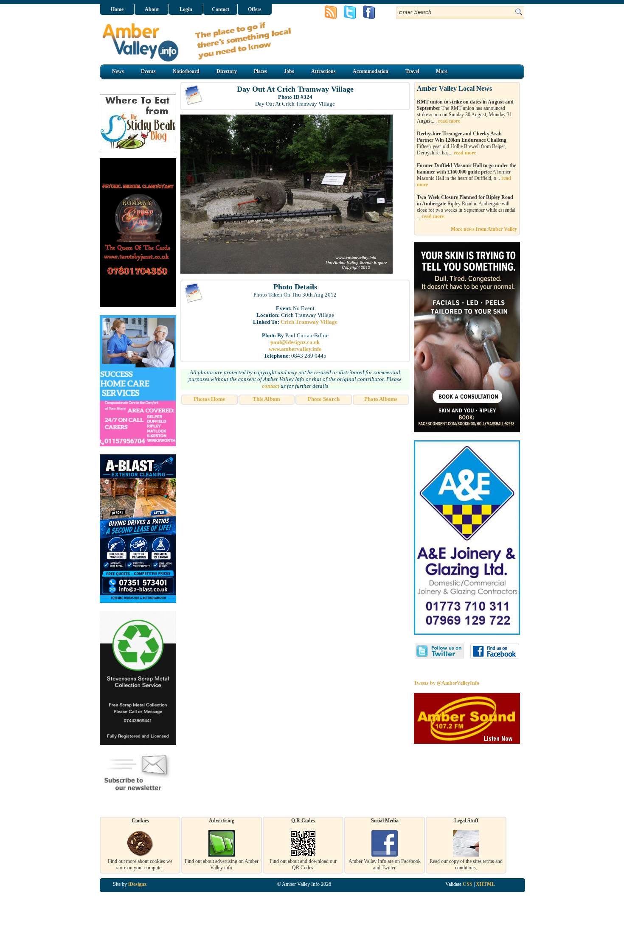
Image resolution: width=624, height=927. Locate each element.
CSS (467, 884)
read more (449, 121)
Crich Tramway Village (309, 322)
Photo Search (324, 399)
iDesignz (137, 884)
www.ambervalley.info (295, 349)
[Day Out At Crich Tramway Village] (286, 272)
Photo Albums (380, 399)
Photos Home (209, 399)
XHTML (485, 884)
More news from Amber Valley (484, 229)
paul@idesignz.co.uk (295, 342)
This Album (266, 399)
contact (270, 386)
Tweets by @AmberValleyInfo (446, 683)
